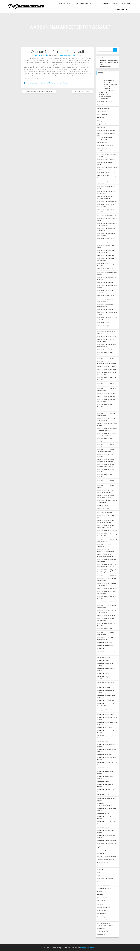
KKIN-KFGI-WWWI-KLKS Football (106, 369)
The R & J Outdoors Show (104, 888)
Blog (98, 872)
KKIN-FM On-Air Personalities (105, 350)
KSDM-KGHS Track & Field (104, 754)
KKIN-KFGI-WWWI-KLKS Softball (106, 588)
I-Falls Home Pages (122, 10)
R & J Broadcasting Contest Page (106, 856)
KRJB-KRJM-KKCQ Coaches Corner (107, 843)
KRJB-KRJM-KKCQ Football (105, 146)
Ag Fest (99, 847)
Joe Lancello (41, 55)
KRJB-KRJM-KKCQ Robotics (105, 509)
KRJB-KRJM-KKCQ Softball (105, 282)
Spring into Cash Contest (104, 863)
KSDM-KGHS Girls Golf (103, 827)
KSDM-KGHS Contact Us (107, 805)
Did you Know (101, 105)
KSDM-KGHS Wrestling (103, 687)
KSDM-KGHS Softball (103, 781)
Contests (99, 891)
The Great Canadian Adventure (105, 859)
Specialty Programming (104, 850)
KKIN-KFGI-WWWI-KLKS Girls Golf (106, 615)
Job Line (99, 875)
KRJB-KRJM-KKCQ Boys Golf (105, 296)
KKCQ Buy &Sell (101, 913)
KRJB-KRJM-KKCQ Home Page (86, 3)
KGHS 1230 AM (101, 901)
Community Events (106, 79)
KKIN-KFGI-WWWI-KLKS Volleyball (107, 393)
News (98, 77)
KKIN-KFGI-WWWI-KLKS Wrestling (107, 530)
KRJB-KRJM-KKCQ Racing (104, 512)
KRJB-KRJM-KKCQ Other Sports (106, 336)
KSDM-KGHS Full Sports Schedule (106, 840)
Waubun (65, 83)
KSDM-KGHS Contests (103, 657)
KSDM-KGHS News (102, 649)
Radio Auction (101, 928)
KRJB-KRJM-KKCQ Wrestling (105, 255)
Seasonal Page (101, 853)
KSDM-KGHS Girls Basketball (105, 714)
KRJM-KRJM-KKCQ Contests (105, 506)
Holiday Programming (103, 907)
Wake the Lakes (101, 910)
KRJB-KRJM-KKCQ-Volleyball (105, 159)
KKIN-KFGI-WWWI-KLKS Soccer (106, 410)
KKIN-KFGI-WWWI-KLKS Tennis (106, 396)
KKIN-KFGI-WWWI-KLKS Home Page (116, 3)
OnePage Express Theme (87, 948)
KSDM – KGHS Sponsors (104, 108)
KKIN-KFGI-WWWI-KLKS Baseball (106, 575)
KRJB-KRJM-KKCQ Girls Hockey (106, 242)
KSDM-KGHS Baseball (103, 768)
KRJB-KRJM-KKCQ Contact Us (105, 878)
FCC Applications (102, 121)
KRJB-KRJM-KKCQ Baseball (105, 269)
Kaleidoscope (101, 934)
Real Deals (100, 904)
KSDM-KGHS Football (103, 660)
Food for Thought (102, 897)
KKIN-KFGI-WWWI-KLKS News (105, 358)
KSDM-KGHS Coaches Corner (105, 645)
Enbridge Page (101, 866)
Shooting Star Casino (56, 83)
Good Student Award (103, 885)
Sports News (101, 117)
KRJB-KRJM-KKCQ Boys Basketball (107, 201)
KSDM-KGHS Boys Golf (103, 813)
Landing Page (64, 3)
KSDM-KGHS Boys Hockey (104, 727)
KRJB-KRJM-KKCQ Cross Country (106, 173)
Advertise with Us (102, 920)
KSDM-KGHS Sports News (104, 642)
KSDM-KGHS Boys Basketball (105, 700)
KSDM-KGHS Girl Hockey (104, 741)
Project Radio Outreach (103, 124)
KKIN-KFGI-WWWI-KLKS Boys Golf (107, 602)
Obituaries (100, 894)
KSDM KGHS (100, 803)
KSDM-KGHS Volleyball (103, 674)
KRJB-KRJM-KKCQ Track (104, 323)
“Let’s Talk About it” (103, 931)
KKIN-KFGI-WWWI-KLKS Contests (106, 366)
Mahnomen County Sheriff (42, 83)
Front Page (100, 869)
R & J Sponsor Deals (102, 114)
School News (104, 94)
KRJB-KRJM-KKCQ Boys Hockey (106, 239)
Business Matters (102, 882)
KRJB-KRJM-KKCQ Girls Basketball (107, 215)
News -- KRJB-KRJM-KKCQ (68, 55)
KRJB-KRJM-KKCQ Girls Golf (105, 309)
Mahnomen (30, 83)
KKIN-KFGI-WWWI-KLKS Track (105, 629)
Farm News (104, 92)
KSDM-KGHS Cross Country (104, 795)
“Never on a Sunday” (103, 111)
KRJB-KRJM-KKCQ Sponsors (105, 101)
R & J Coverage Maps (103, 917)
